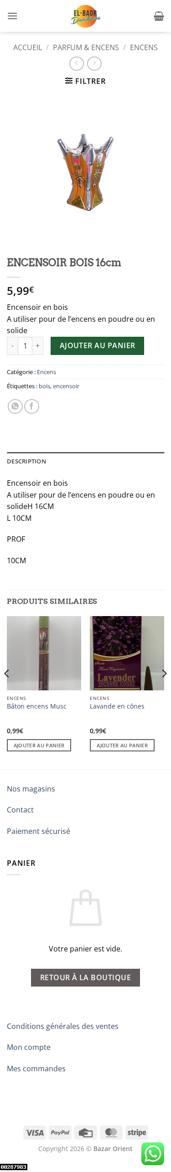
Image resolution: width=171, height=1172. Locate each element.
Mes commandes (36, 1069)
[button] (12, 16)
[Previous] (7, 691)
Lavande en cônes (117, 706)
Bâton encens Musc (37, 706)
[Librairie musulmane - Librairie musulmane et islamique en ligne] (85, 16)
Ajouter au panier (97, 345)
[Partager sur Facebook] (31, 406)
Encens (144, 47)
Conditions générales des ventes (63, 1026)
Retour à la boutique (85, 977)
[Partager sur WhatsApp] (15, 406)
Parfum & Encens (86, 47)
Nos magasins (31, 789)
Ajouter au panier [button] (39, 745)
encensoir (66, 386)
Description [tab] (26, 461)
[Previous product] (94, 64)
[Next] (163, 691)
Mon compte (29, 1047)
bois (44, 386)
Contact (20, 810)
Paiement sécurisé (38, 831)
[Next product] (76, 64)
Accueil (27, 47)
